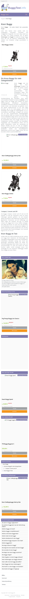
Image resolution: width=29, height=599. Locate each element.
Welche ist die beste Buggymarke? (10, 533)
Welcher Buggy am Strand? (8, 529)
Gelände (22, 100)
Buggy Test (5, 14)
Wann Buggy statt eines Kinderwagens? (11, 564)
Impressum (4, 578)
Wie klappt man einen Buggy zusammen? (12, 552)
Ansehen (14, 167)
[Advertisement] (14, 353)
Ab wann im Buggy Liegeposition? (10, 522)
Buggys (12, 37)
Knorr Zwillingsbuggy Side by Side (11, 155)
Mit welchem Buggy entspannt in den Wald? (12, 540)
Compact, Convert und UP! (10, 468)
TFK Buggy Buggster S (8, 444)
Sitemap (4, 584)
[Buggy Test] (14, 7)
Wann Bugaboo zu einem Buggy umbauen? (12, 557)
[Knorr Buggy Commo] (14, 56)
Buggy (6, 27)
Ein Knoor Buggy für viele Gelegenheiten (11, 466)
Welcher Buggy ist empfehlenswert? (10, 531)
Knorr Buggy (5, 464)
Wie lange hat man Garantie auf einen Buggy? (13, 547)
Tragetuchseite (12, 596)
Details (14, 71)
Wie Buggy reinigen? (7, 554)
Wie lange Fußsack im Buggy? (9, 545)
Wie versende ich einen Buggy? (9, 550)
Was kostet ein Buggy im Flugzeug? (10, 569)
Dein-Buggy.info (11, 593)
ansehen (14, 74)
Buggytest (3, 18)
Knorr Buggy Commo (7, 45)
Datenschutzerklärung (6, 581)
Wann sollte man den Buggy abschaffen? (11, 562)
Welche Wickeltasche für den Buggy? (10, 538)
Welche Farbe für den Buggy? (9, 536)
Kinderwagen (4, 37)
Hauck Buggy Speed (7, 399)
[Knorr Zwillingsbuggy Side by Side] (14, 144)
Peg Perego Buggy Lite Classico (10, 318)
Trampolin (18, 596)
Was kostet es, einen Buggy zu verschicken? (12, 566)
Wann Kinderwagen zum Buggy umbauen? (12, 559)
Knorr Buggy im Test (7, 470)
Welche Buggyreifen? (7, 543)
